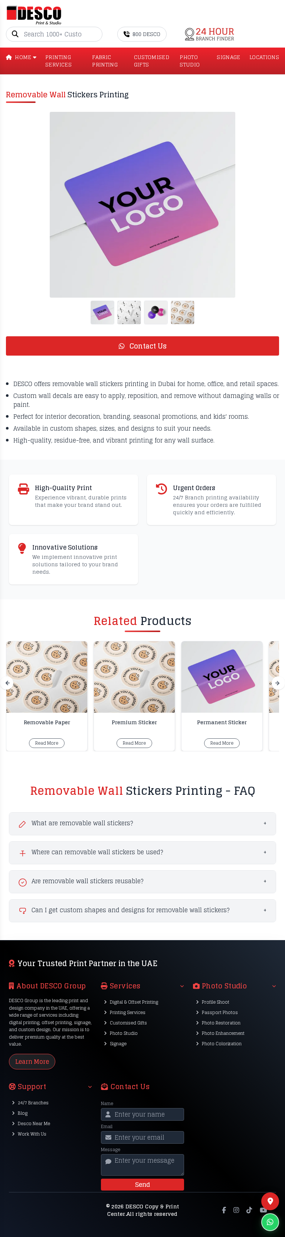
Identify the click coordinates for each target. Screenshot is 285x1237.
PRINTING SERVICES (58, 61)
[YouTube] (263, 1210)
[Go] (96, 34)
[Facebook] (224, 1210)
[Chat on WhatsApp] (270, 1222)
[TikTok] (249, 1210)
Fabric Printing (105, 61)
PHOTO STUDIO (190, 61)
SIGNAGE (228, 58)
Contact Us (147, 346)
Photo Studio (124, 1033)
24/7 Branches (33, 1103)
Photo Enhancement (223, 1033)
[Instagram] (236, 1210)
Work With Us (32, 1134)
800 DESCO (146, 34)
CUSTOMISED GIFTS (152, 61)
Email (106, 1127)
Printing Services (127, 1012)
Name (107, 1104)
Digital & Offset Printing (134, 1002)
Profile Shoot (215, 1002)
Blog (22, 1113)
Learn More (32, 1061)
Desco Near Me (34, 1123)
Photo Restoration (221, 1023)
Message (110, 1150)
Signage (118, 1043)
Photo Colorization (222, 1043)
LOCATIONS (264, 58)
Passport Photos (220, 1012)
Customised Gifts (128, 1023)
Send (142, 1184)
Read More (46, 743)
